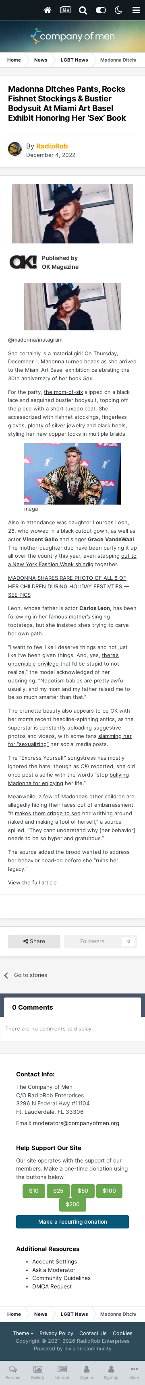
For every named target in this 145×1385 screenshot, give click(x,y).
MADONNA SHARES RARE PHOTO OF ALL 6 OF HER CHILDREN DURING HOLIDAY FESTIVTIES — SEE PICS (68, 586)
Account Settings (54, 1261)
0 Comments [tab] (32, 1007)
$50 (83, 1190)
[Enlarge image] (72, 213)
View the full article (32, 882)
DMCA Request (52, 1286)
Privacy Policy (56, 1333)
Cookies (123, 1333)
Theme (22, 1333)
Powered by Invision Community (73, 1349)
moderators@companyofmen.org (76, 1123)
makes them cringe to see (48, 813)
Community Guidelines (61, 1278)
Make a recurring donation (72, 1221)
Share (36, 941)
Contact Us (93, 1333)
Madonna (52, 361)
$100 (109, 1190)
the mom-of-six (63, 392)
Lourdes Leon (110, 522)
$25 (58, 1190)
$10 (34, 1190)
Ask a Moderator (53, 1270)
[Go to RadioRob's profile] (15, 149)
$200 (73, 1204)
